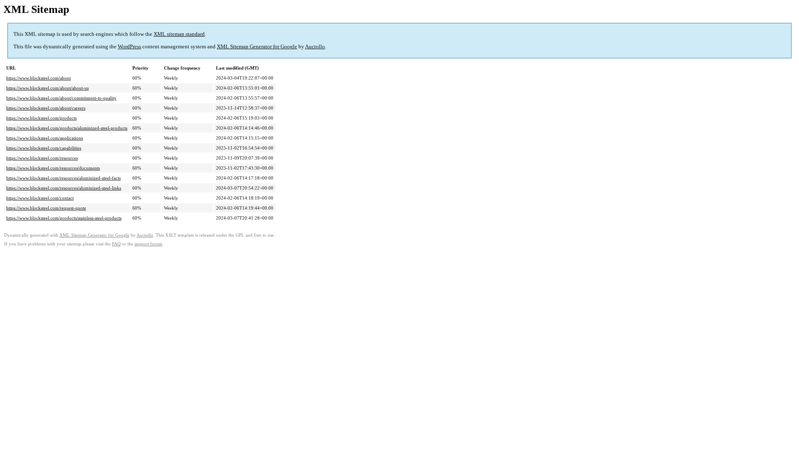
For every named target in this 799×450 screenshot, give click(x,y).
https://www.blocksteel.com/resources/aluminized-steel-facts (63, 177)
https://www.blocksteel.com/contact (40, 197)
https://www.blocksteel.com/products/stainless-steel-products (64, 217)
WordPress (129, 46)
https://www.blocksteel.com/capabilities (43, 147)
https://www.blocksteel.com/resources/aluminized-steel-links (63, 187)
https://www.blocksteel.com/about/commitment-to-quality (61, 97)
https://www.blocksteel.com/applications (44, 137)
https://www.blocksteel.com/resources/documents (53, 167)
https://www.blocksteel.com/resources (42, 157)
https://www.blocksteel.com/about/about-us (47, 87)
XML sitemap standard (179, 34)
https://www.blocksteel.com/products (41, 117)
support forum (148, 244)
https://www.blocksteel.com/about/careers (45, 107)
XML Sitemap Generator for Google (257, 46)
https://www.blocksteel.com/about (38, 77)
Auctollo (315, 46)
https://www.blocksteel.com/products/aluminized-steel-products (66, 127)
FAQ (116, 244)
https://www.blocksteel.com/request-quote (46, 207)
